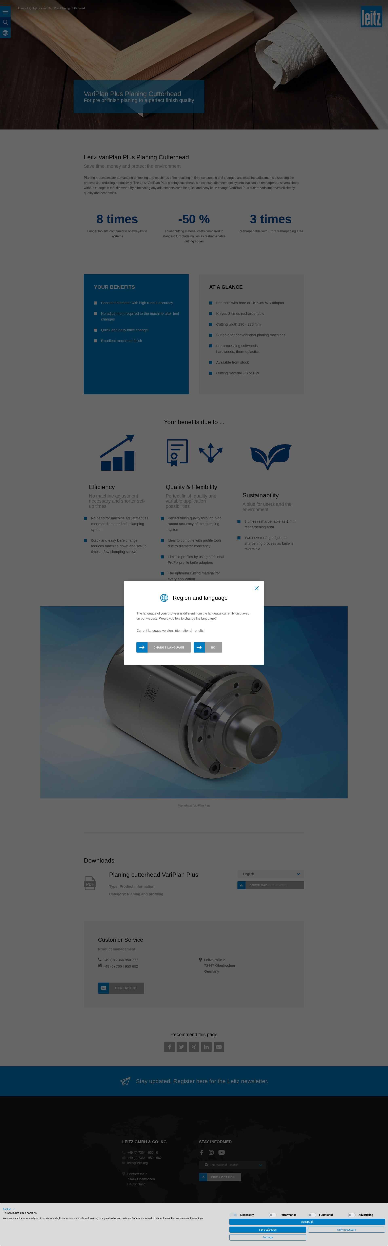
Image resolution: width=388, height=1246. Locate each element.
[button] (9, 1209)
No (213, 647)
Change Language (169, 647)
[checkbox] (233, 1215)
